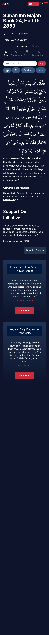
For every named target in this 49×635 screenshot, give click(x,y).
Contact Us (9, 199)
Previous (28, 70)
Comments (16, 55)
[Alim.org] (7, 4)
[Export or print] (7, 70)
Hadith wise (21, 46)
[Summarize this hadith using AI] (15, 70)
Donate (35, 4)
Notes (27, 55)
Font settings (38, 55)
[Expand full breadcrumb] (5, 33)
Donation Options (35, 250)
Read (6, 55)
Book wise (37, 46)
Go (41, 63)
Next (40, 70)
